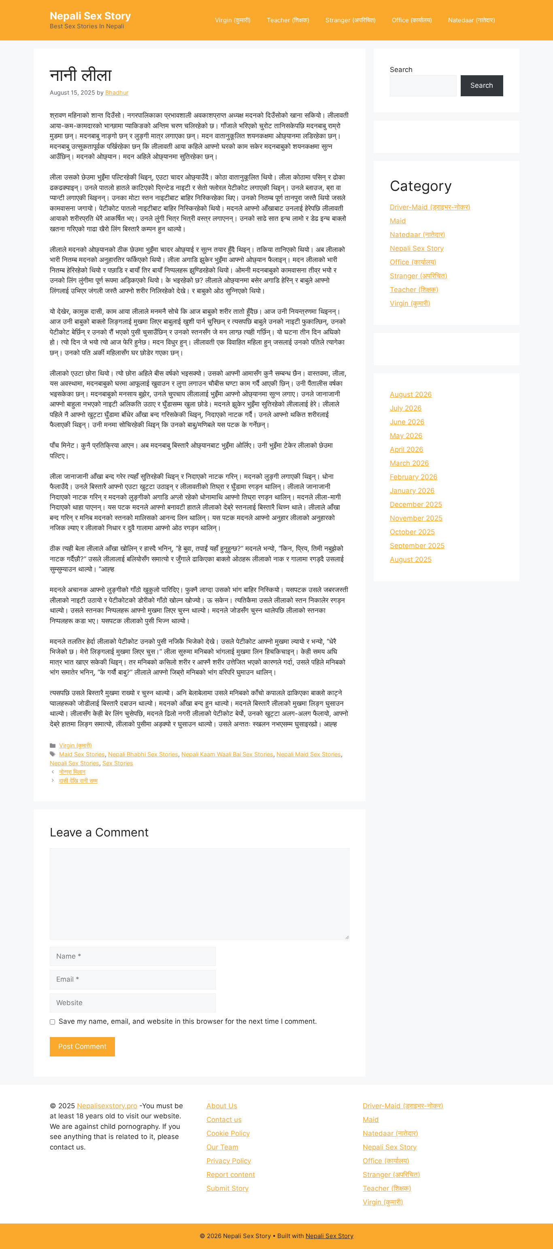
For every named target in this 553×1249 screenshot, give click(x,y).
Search (401, 70)
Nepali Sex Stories (74, 763)
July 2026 (406, 408)
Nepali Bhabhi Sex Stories (143, 754)
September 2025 (417, 546)
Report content (230, 1175)
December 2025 (416, 504)
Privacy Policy (228, 1161)
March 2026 (409, 463)
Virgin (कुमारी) (233, 20)
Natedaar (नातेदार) (471, 20)
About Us (221, 1106)
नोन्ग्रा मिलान (72, 771)
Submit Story (227, 1188)
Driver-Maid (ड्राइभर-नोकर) (430, 207)
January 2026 (412, 491)
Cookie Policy (228, 1133)
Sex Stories (117, 763)
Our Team (222, 1147)
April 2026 (406, 449)
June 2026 (407, 422)
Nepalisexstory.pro (107, 1106)
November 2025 (416, 518)
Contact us (224, 1120)
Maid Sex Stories (82, 754)
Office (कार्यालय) (412, 20)
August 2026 (411, 394)
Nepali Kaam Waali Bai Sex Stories (227, 754)
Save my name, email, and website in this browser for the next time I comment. (188, 1021)
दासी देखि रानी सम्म (78, 780)
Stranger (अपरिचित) (350, 20)
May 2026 (406, 436)
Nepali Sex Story (90, 16)
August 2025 (411, 559)
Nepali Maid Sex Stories (308, 754)
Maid (398, 221)
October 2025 (412, 532)
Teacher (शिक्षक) (288, 20)
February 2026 (414, 477)
